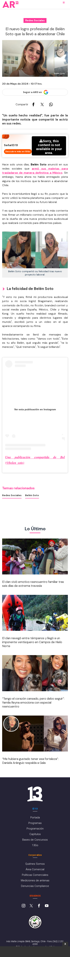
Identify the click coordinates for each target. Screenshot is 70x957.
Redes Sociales (12, 495)
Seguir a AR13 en (32, 92)
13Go (35, 845)
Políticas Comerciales (35, 875)
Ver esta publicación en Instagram (35, 409)
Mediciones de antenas (35, 880)
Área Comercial (35, 869)
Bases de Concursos (35, 839)
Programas (35, 823)
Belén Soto (32, 495)
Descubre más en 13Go (17, 151)
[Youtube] (46, 906)
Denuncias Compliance (35, 886)
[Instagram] (23, 906)
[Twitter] (31, 906)
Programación (35, 828)
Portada (35, 817)
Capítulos (35, 834)
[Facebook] (39, 906)
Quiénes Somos (35, 863)
